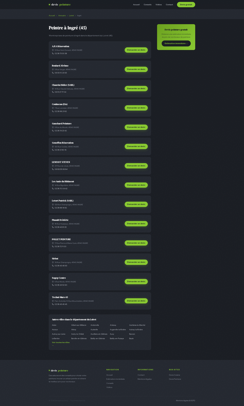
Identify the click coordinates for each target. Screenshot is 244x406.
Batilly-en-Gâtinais (98, 338)
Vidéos (159, 4)
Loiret (71, 16)
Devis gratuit (186, 4)
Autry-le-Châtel (77, 334)
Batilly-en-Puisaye (117, 338)
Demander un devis (136, 50)
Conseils (147, 4)
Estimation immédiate (115, 379)
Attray (73, 330)
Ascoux (55, 330)
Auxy (112, 334)
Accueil (136, 4)
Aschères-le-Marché (137, 325)
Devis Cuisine (174, 375)
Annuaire (62, 16)
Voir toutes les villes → (61, 343)
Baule (131, 338)
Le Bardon (56, 338)
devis (61, 4)
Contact (169, 4)
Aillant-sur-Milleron (78, 325)
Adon (54, 325)
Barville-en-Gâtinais (79, 338)
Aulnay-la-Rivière (136, 330)
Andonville (95, 325)
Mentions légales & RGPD (185, 401)
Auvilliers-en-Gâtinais (99, 334)
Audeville (94, 330)
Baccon (132, 334)
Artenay (113, 325)
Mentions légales (145, 379)
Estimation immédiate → (176, 43)
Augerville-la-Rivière (118, 330)
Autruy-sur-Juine (58, 334)
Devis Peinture (175, 379)
